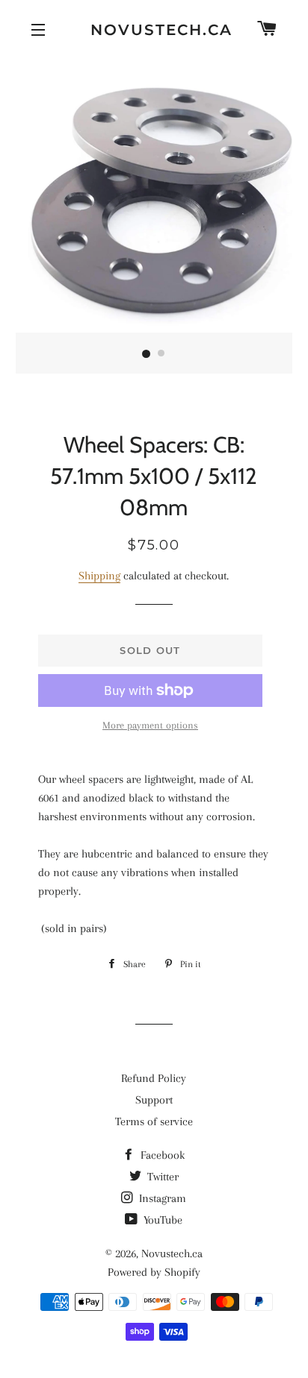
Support (154, 1100)
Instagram (161, 1198)
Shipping (99, 575)
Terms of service (154, 1121)
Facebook (161, 1155)
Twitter (161, 1176)
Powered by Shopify (154, 1272)
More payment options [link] (150, 725)
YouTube (161, 1220)
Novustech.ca (154, 30)
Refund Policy (153, 1078)
